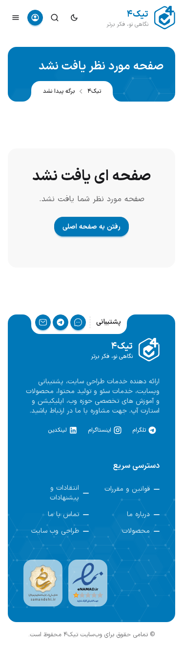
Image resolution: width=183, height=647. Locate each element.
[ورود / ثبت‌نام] (35, 17)
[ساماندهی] (42, 583)
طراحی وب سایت (55, 531)
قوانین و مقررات (127, 489)
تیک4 (94, 91)
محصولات (136, 531)
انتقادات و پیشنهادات (64, 493)
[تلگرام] (60, 322)
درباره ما (138, 515)
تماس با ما (63, 515)
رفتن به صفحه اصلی (91, 227)
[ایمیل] (43, 322)
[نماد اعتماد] (87, 583)
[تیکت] (78, 322)
